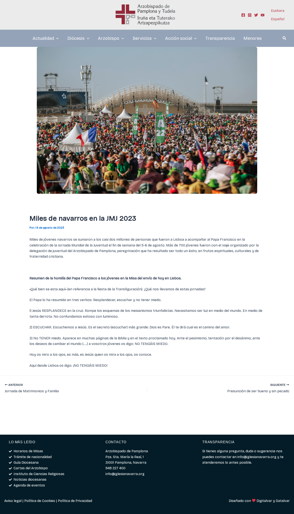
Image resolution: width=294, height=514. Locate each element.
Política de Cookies (39, 501)
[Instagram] (250, 15)
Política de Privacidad (75, 501)
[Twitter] (256, 15)
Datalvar (283, 501)
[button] (284, 38)
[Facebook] (243, 15)
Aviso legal (13, 501)
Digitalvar (264, 501)
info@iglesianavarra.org (256, 457)
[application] (56, 38)
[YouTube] (263, 15)
